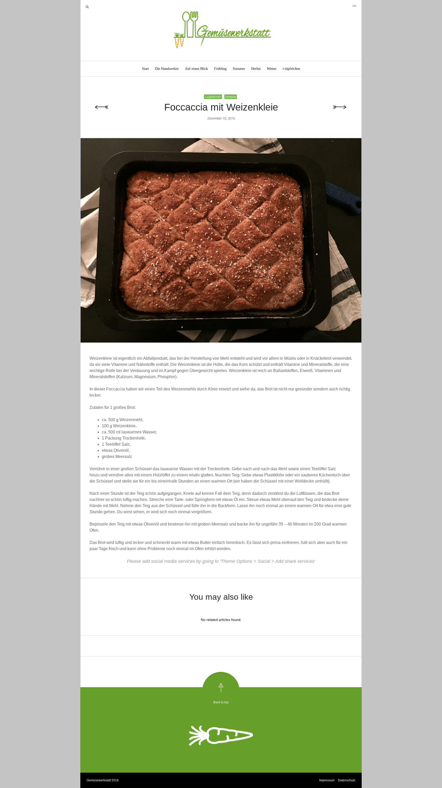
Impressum (327, 780)
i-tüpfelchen (291, 69)
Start (145, 69)
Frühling (220, 69)
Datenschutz (346, 780)
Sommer (239, 69)
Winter (272, 69)
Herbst (256, 69)
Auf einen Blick (196, 69)
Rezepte (230, 96)
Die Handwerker (167, 69)
